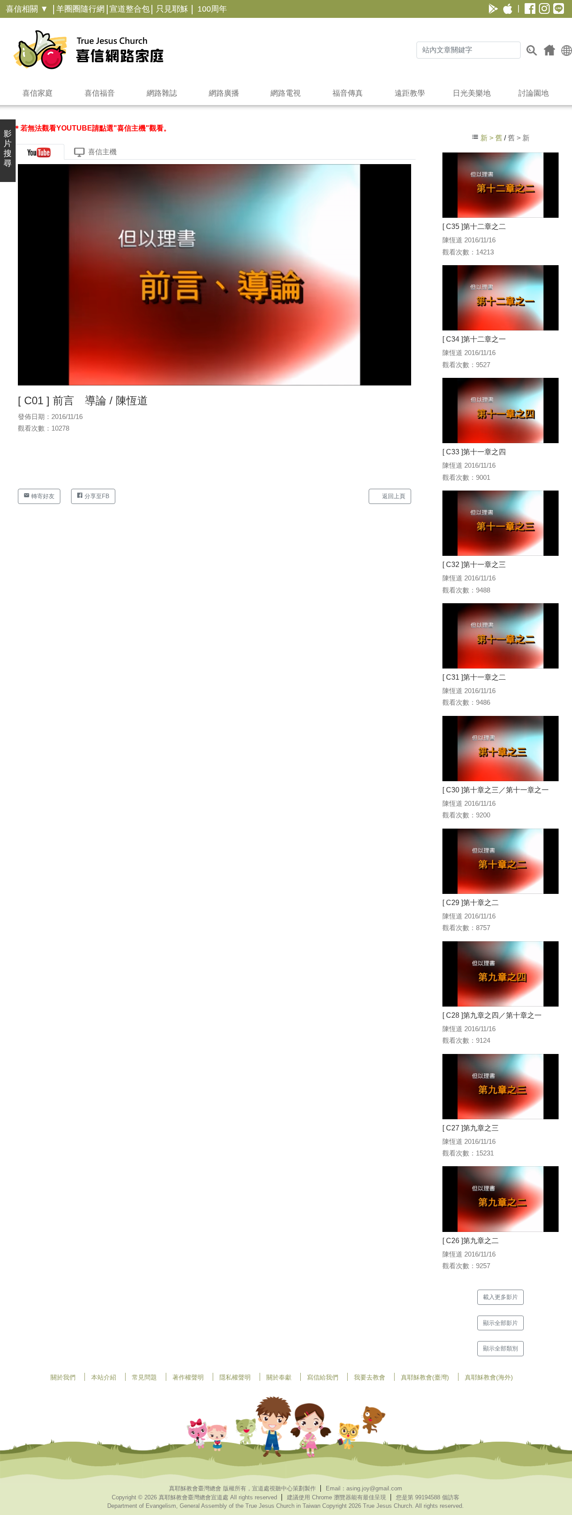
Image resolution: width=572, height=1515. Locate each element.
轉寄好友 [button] (42, 496)
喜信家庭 (37, 93)
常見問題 (144, 1377)
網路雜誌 (162, 93)
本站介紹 (103, 1377)
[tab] (38, 152)
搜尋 (532, 50)
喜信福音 (99, 93)
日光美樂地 (472, 93)
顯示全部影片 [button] (500, 1323)
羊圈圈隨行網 (80, 8)
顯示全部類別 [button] (500, 1348)
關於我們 (63, 1377)
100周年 (212, 8)
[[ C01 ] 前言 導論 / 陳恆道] (214, 274)
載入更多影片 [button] (500, 1297)
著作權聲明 (188, 1377)
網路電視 (285, 93)
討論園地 (533, 93)
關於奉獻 (278, 1377)
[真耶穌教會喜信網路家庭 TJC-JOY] (88, 49)
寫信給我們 (322, 1377)
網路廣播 (224, 93)
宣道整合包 (129, 8)
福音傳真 (347, 93)
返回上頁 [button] (392, 496)
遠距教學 (410, 93)
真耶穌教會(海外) (489, 1377)
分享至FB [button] (96, 496)
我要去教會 (369, 1377)
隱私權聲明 (235, 1377)
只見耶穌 (172, 8)
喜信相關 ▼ (27, 8)
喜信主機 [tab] (102, 152)
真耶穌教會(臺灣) (425, 1377)
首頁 (549, 50)
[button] (566, 50)
